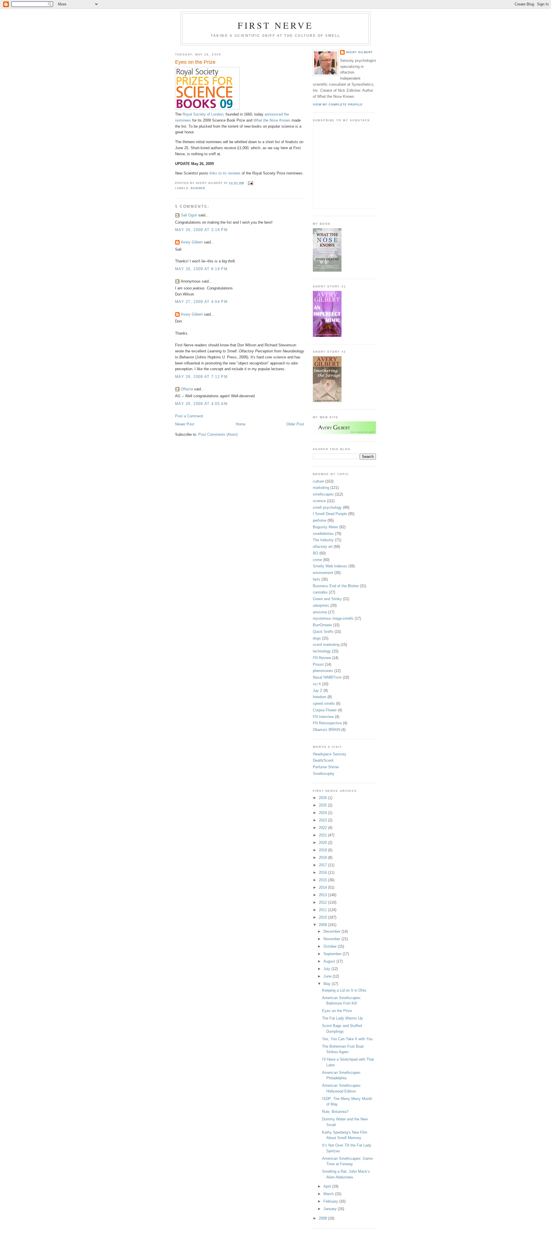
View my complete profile (338, 104)
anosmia (320, 612)
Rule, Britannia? (335, 1111)
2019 (323, 850)
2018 (323, 857)
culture (318, 481)
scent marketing (326, 644)
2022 (323, 827)
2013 (323, 895)
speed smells (324, 703)
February (331, 1201)
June (328, 976)
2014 (323, 887)
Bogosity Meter (325, 527)
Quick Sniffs (323, 631)
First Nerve (275, 25)
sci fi (317, 684)
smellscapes (323, 494)
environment (323, 573)
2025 (323, 805)
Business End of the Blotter (336, 586)
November (332, 939)
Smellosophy (323, 773)
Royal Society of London (203, 114)
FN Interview (323, 717)
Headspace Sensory (329, 754)
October (330, 946)
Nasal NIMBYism (327, 677)
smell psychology (327, 507)
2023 (323, 820)
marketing (321, 487)
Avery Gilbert (192, 242)
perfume (319, 520)
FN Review (322, 658)
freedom (319, 697)
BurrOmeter (322, 625)
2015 (323, 880)
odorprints (321, 605)
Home (240, 424)
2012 (323, 902)
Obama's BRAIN (326, 729)
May (327, 984)
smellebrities (323, 533)
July (327, 969)
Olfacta (187, 389)
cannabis (320, 592)
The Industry (323, 540)
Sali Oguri (189, 215)
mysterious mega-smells (333, 618)
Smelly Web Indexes (330, 566)
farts (316, 579)
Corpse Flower (325, 710)
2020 (323, 842)
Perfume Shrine (326, 767)
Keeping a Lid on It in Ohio (344, 990)
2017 (323, 865)
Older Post (295, 424)
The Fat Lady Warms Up (342, 1018)
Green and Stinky (327, 599)
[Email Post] (249, 183)
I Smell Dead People (330, 514)
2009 (323, 925)
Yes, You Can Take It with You (347, 1039)
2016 (323, 872)
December (332, 931)
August (329, 961)
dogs (317, 638)
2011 (323, 910)
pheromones (323, 671)
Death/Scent (323, 760)
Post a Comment (189, 416)
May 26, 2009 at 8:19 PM (201, 269)
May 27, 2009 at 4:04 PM (201, 301)
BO (315, 553)
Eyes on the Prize (195, 62)
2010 (323, 917)
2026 (323, 798)
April (327, 1186)
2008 (323, 1218)
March (329, 1194)
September (333, 954)
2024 (323, 813)
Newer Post (184, 424)
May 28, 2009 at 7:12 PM (201, 377)
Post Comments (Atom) (218, 434)
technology (322, 651)
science (198, 188)
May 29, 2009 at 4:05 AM (201, 404)
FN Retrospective (327, 723)
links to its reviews (224, 173)
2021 (323, 835)
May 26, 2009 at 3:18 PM (201, 230)
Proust (318, 664)
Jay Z (317, 690)
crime (317, 560)
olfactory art (323, 546)
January (330, 1209)
